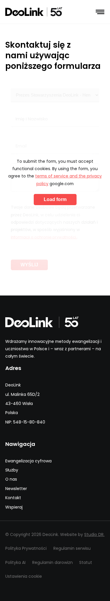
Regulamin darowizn (52, 562)
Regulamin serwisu (72, 548)
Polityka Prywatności (26, 548)
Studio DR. (94, 534)
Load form (55, 199)
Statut (85, 562)
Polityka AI (15, 562)
